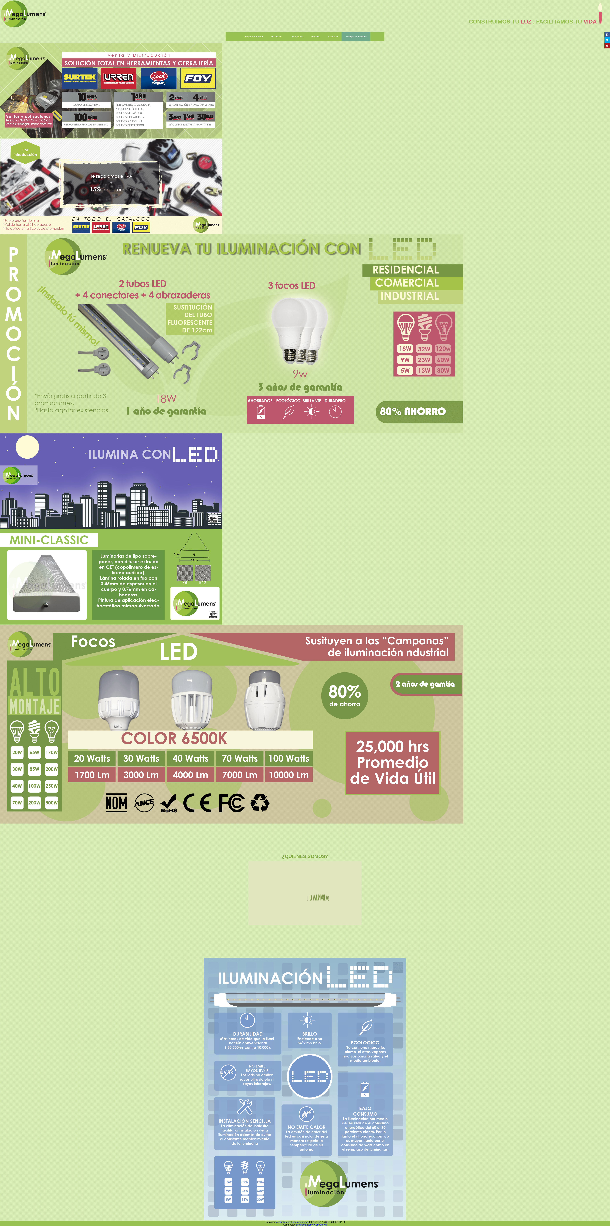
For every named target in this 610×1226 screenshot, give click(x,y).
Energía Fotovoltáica (356, 36)
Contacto (333, 36)
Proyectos (297, 36)
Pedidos (315, 36)
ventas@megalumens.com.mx (292, 1222)
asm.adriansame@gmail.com (311, 1224)
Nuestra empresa (254, 36)
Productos (276, 36)
